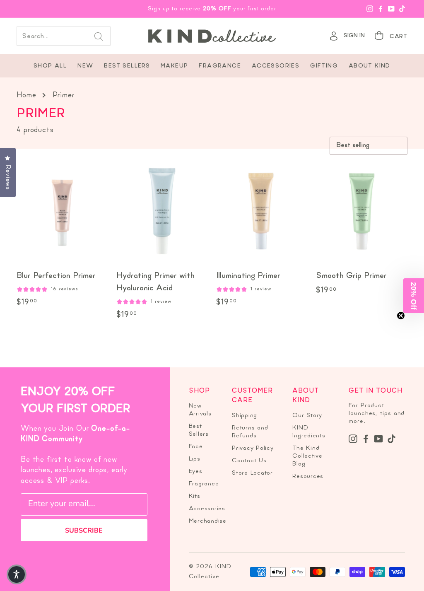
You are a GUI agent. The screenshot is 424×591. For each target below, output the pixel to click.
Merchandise (207, 521)
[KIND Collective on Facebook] (365, 438)
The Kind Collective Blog (307, 456)
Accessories (275, 66)
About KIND (369, 66)
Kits (194, 496)
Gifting (324, 66)
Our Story (307, 415)
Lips (194, 459)
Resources (307, 476)
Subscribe (84, 530)
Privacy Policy (253, 448)
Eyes (195, 471)
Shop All (50, 66)
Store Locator (252, 473)
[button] (413, 295)
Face (196, 447)
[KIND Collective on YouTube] (378, 438)
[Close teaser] (401, 315)
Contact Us (249, 461)
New (85, 66)
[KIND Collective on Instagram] (353, 438)
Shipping (244, 415)
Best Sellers (127, 66)
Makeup (174, 66)
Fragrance (220, 66)
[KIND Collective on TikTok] (391, 438)
